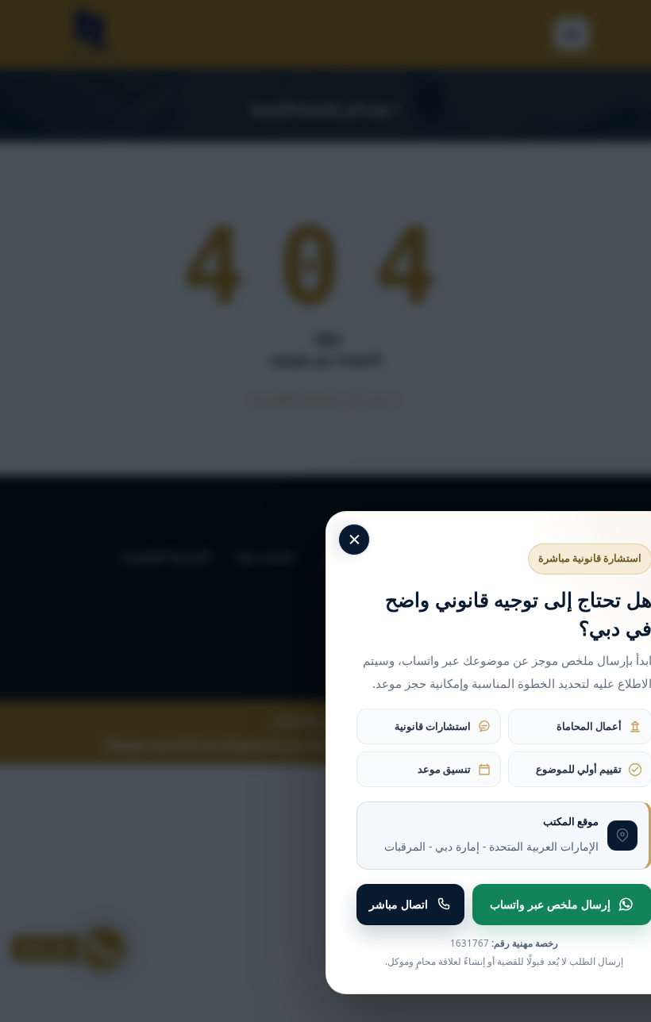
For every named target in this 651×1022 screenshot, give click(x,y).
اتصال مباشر (398, 904)
